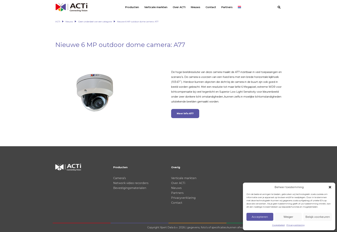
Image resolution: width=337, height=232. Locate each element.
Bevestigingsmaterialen (129, 188)
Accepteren (260, 216)
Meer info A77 (185, 113)
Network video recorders (130, 183)
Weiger (288, 216)
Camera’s (119, 178)
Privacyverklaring (295, 225)
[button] (330, 187)
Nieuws (176, 188)
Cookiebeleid (278, 225)
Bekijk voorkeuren (317, 216)
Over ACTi (178, 183)
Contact (176, 202)
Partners (177, 193)
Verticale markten (183, 178)
